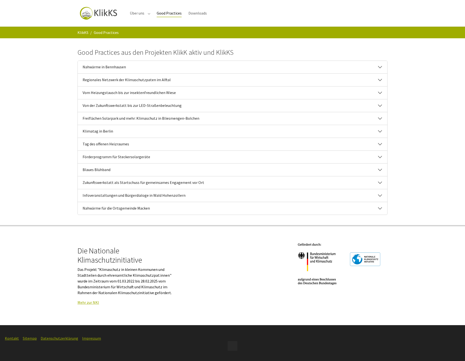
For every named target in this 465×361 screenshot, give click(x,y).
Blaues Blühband (96, 169)
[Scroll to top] (454, 350)
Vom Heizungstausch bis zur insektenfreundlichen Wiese (129, 92)
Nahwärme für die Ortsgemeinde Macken (116, 208)
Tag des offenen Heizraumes (106, 143)
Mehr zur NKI (88, 302)
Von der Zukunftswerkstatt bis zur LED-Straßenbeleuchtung (132, 105)
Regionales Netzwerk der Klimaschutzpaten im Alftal (127, 79)
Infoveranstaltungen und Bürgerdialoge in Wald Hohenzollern (134, 195)
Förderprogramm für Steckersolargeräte (116, 156)
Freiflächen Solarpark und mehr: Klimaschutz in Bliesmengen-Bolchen (141, 118)
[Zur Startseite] (99, 13)
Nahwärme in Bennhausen (104, 66)
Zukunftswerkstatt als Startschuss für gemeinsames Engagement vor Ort (143, 182)
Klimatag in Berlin (98, 131)
